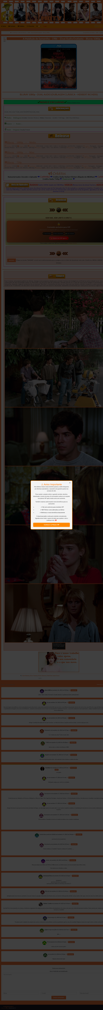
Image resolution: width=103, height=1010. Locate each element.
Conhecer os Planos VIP (51, 525)
